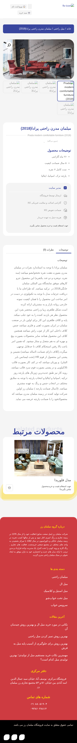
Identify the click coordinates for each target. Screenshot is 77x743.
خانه (69, 28)
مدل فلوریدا (62, 480)
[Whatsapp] (22, 737)
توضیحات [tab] (63, 249)
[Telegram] (7, 737)
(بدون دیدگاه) (52, 141)
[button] (30, 6)
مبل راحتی (59, 28)
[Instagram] (14, 737)
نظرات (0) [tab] (48, 249)
